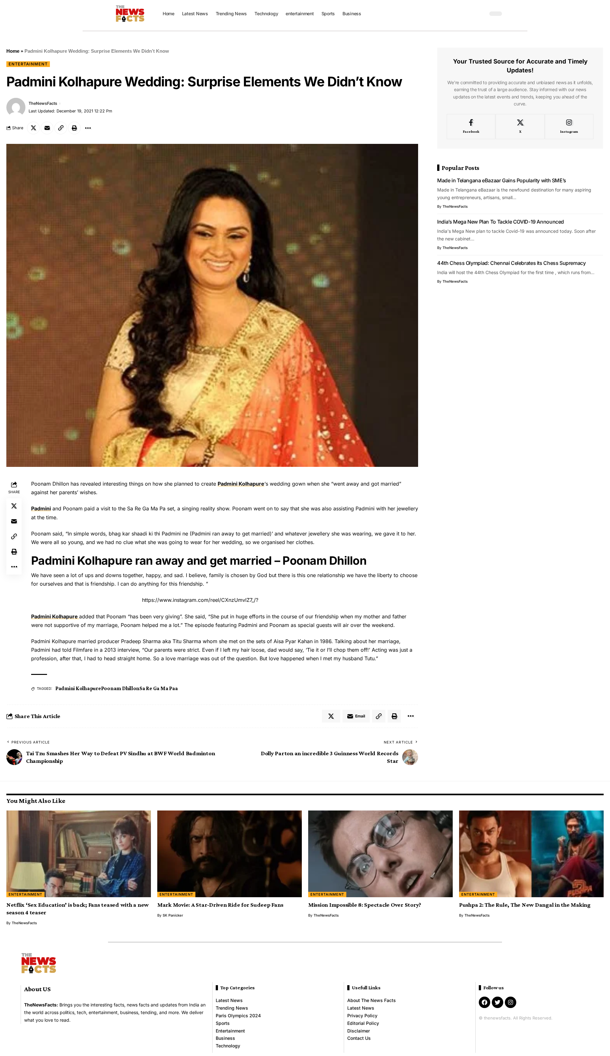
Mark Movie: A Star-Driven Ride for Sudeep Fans (220, 904)
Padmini (41, 508)
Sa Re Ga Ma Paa (158, 688)
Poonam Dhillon (120, 688)
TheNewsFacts (43, 103)
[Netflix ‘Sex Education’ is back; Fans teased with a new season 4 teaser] (78, 853)
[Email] (47, 128)
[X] (520, 126)
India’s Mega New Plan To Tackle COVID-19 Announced (500, 222)
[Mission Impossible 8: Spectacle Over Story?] (380, 853)
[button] (481, 13)
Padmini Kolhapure (241, 484)
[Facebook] (471, 126)
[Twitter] (497, 1002)
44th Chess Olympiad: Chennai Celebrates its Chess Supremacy (511, 263)
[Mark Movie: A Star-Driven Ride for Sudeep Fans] (229, 853)
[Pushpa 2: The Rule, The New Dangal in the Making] (531, 853)
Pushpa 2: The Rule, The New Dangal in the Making (525, 904)
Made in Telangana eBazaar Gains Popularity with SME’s (501, 180)
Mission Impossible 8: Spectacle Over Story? (364, 904)
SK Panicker (173, 915)
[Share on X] (33, 128)
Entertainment (28, 64)
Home (12, 51)
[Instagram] (569, 126)
